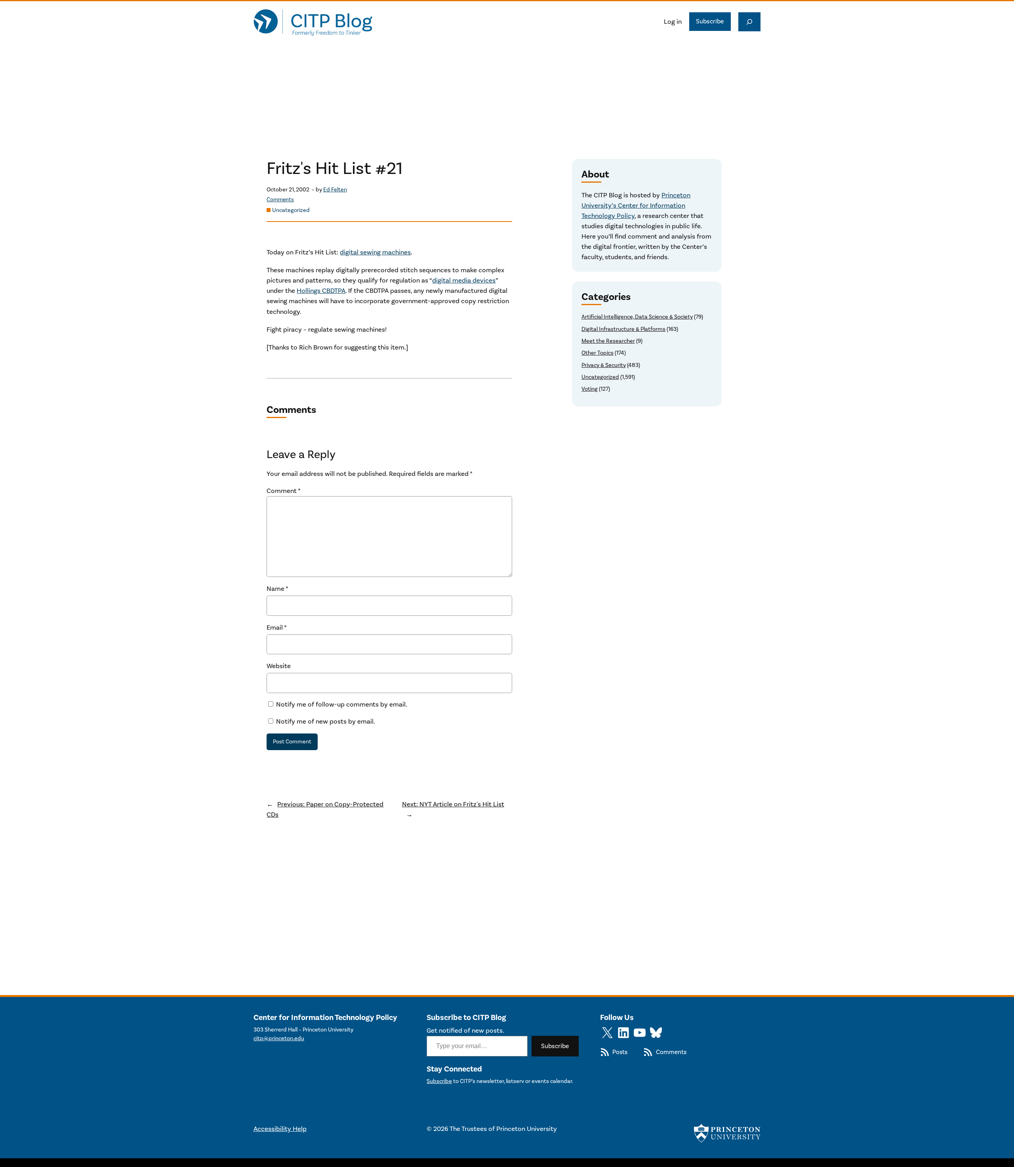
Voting (589, 389)
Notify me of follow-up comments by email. (341, 704)
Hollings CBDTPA (321, 290)
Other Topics (597, 353)
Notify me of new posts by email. (325, 721)
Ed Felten (335, 189)
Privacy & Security (603, 365)
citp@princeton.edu (279, 1038)
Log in (673, 21)
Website (279, 666)
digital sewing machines (375, 252)
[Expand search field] (749, 21)
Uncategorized (291, 210)
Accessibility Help (280, 1129)
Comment (284, 491)
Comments (280, 199)
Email (277, 627)
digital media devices (464, 280)
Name (277, 588)
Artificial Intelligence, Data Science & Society (637, 317)
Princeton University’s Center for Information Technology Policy (635, 205)
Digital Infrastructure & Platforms (623, 329)
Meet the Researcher (608, 341)
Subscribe (710, 21)
